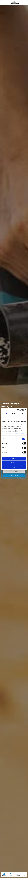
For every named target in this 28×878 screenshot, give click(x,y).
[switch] (24, 443)
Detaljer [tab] (14, 413)
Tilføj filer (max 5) (14, 471)
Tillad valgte (14, 463)
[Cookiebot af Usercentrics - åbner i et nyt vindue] (18, 410)
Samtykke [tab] (5, 413)
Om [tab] (23, 413)
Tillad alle (14, 458)
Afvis (14, 467)
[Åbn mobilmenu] (24, 873)
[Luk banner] (25, 409)
